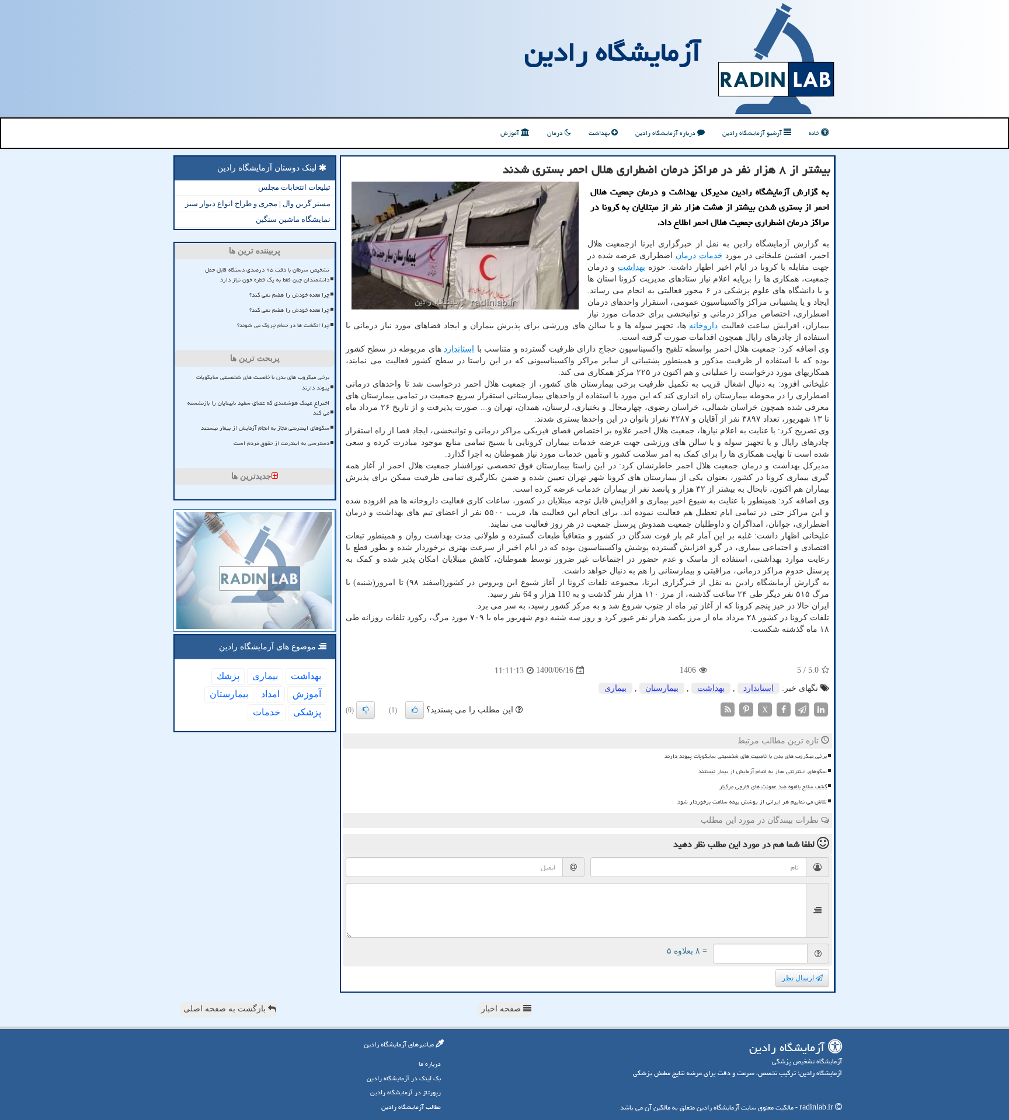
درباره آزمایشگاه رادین (666, 133)
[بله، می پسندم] (414, 710)
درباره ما (430, 1064)
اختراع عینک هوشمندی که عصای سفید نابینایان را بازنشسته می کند (258, 408)
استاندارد (459, 349)
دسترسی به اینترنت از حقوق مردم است (281, 443)
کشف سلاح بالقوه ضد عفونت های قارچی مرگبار (773, 786)
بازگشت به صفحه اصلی (225, 1008)
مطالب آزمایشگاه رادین (411, 1107)
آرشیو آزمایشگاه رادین (753, 133)
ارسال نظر (799, 978)
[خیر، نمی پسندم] (365, 710)
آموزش (510, 133)
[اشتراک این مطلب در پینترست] (746, 708)
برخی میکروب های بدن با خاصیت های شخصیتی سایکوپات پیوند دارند (745, 756)
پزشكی (307, 712)
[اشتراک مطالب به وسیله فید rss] (727, 708)
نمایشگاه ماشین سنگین (293, 219)
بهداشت (600, 133)
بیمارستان (662, 688)
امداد (270, 694)
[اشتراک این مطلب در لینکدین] (821, 708)
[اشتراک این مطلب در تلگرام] (802, 708)
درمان (556, 133)
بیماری (615, 688)
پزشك (228, 676)
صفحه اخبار (502, 1008)
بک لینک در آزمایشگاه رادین (404, 1078)
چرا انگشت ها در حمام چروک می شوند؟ (283, 325)
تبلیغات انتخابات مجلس (294, 187)
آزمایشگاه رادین (612, 52)
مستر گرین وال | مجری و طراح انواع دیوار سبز (257, 203)
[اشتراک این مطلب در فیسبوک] (783, 708)
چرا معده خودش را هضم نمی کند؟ (289, 295)
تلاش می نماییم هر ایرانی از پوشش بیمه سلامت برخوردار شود (752, 802)
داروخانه (703, 325)
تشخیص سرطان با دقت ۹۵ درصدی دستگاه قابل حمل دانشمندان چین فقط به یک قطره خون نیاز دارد (267, 275)
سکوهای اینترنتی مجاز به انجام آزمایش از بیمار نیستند (762, 771)
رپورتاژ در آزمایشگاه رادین (405, 1092)
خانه (815, 133)
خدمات (711, 255)
